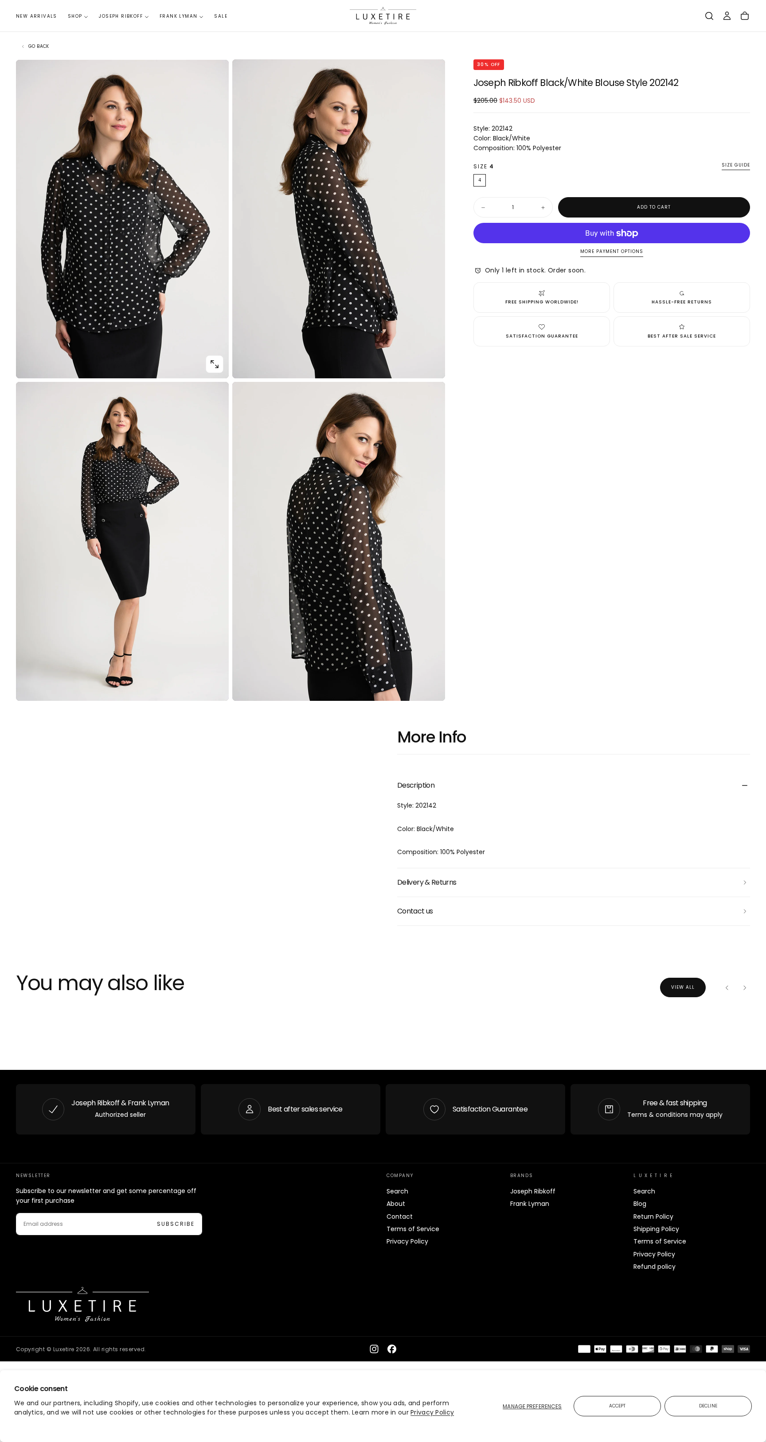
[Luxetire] (82, 1304)
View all (683, 987)
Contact (400, 1216)
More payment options (611, 252)
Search (397, 1191)
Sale (220, 16)
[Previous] (727, 987)
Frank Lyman (178, 16)
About (396, 1203)
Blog (639, 1203)
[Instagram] (374, 1349)
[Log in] (727, 16)
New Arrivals (36, 16)
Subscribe (176, 1224)
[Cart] (744, 16)
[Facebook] (392, 1349)
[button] (709, 16)
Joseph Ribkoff (121, 16)
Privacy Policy (432, 1412)
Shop (75, 16)
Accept (617, 1406)
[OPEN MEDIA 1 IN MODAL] (431, 364)
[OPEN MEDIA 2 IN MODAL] (214, 686)
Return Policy (653, 1216)
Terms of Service (413, 1228)
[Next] (744, 987)
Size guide (736, 166)
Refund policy (654, 1266)
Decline (708, 1406)
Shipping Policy (656, 1228)
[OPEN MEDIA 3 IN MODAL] (431, 686)
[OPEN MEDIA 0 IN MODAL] (214, 364)
